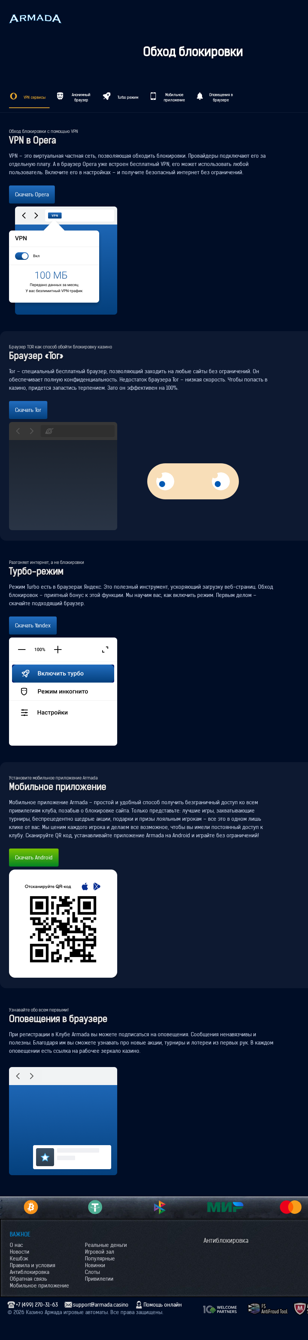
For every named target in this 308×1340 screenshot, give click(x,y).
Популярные (100, 1258)
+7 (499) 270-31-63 (37, 1304)
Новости (19, 1251)
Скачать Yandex (33, 625)
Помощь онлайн (162, 1304)
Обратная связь (28, 1278)
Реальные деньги (106, 1245)
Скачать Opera (32, 194)
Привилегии (99, 1278)
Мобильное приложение (39, 1285)
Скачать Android (34, 857)
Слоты (92, 1272)
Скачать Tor (28, 410)
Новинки (95, 1265)
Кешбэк (19, 1258)
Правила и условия (32, 1265)
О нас (16, 1245)
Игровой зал (99, 1251)
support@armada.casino (100, 1304)
